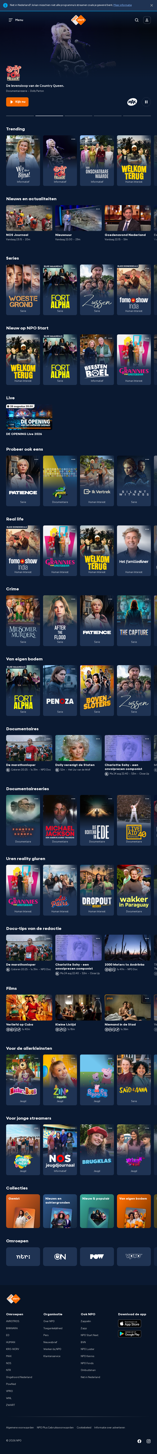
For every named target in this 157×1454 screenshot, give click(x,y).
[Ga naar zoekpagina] (137, 20)
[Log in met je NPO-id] (147, 20)
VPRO (9, 1391)
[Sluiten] (151, 5)
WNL (9, 1398)
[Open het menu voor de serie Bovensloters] (110, 669)
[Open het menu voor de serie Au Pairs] (73, 868)
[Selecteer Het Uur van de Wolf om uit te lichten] (78, 114)
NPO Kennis (87, 1356)
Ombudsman (88, 1370)
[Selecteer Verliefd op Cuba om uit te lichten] (108, 114)
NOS (8, 1363)
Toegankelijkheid (52, 1328)
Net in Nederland (90, 1377)
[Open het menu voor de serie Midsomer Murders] (36, 599)
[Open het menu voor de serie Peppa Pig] (110, 1058)
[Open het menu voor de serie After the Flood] (73, 599)
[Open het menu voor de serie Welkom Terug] (147, 139)
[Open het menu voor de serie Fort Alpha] (73, 268)
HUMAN (10, 1342)
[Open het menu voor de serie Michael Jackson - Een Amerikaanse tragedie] (73, 798)
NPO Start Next (89, 1335)
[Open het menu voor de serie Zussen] (110, 268)
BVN (83, 1342)
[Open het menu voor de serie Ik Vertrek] (110, 459)
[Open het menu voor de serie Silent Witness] (147, 459)
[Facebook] (139, 1442)
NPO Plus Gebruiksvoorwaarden (55, 1427)
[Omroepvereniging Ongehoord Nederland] (60, 1256)
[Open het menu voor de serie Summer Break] (36, 1128)
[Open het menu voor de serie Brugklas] (110, 1128)
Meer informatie (123, 5)
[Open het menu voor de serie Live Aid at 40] (147, 798)
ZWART (10, 1405)
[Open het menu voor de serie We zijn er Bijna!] (36, 139)
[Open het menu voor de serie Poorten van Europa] (36, 798)
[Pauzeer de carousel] (146, 102)
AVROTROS (12, 1321)
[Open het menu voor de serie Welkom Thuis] (147, 1128)
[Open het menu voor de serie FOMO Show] (147, 268)
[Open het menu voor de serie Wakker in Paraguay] (147, 868)
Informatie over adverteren (109, 1427)
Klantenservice (51, 1356)
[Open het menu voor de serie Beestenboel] (110, 338)
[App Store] (129, 1323)
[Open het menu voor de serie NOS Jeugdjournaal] (73, 1128)
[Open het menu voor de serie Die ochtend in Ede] (110, 798)
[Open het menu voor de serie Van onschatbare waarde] (110, 139)
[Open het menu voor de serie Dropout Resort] (110, 868)
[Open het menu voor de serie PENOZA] (73, 669)
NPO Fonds (87, 1363)
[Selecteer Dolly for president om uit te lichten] (49, 114)
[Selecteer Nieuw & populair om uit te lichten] (137, 114)
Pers (45, 1335)
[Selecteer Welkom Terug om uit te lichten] (20, 114)
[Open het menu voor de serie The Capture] (147, 599)
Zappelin (86, 1321)
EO (7, 1335)
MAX (8, 1356)
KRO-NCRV (12, 1349)
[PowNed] (97, 1256)
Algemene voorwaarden (20, 1427)
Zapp (84, 1328)
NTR (8, 1370)
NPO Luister (87, 1349)
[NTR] (23, 1256)
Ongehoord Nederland (19, 1377)
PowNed (11, 1384)
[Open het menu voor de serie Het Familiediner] (147, 529)
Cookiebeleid (84, 1427)
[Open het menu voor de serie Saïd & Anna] (147, 1058)
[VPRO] (134, 1256)
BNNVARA (12, 1328)
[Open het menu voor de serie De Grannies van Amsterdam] (147, 338)
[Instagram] (148, 1442)
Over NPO (49, 1321)
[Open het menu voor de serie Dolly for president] (73, 139)
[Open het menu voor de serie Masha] (36, 1058)
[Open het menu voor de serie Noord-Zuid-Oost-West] (73, 459)
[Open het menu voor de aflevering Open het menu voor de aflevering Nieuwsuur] (98, 209)
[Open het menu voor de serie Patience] (36, 459)
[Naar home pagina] (78, 20)
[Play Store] (129, 1333)
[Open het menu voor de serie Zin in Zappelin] (73, 1058)
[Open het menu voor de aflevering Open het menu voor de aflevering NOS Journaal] (48, 209)
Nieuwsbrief (50, 1342)
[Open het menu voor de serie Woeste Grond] (36, 268)
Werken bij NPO (52, 1349)
